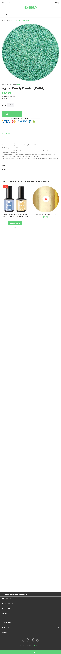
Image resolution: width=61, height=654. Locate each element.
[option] (30, 52)
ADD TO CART (13, 114)
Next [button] (59, 383)
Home (3, 20)
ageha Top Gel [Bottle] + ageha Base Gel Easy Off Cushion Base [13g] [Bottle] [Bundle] (15, 215)
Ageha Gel (9, 20)
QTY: (4, 105)
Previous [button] (2, 383)
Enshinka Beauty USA (24, 645)
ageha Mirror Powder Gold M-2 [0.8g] (46, 215)
